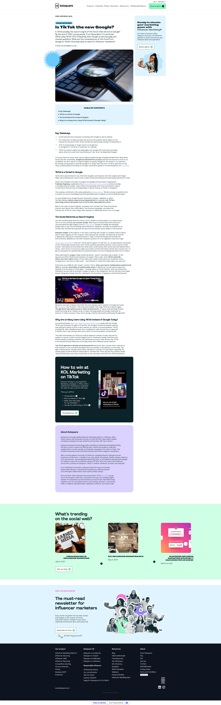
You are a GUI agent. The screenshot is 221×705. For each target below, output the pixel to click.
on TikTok (125, 166)
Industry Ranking (118, 675)
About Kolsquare (146, 653)
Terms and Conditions (148, 672)
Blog (113, 653)
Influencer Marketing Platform (66, 653)
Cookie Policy (144, 674)
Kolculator (115, 667)
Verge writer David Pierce (64, 243)
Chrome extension (61, 667)
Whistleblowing (145, 667)
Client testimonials (118, 656)
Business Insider (97, 192)
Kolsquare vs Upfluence (92, 661)
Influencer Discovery (62, 656)
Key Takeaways (65, 111)
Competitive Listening (63, 664)
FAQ (141, 656)
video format (89, 225)
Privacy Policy (145, 669)
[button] (162, 1)
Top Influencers (117, 661)
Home (57, 16)
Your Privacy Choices (116, 703)
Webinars (115, 672)
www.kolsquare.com (62, 688)
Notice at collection (99, 703)
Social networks (64, 23)
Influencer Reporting (62, 661)
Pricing (57, 669)
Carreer (143, 661)
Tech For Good (89, 675)
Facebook (62, 307)
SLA (141, 658)
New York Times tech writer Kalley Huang (85, 323)
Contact (143, 664)
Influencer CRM (60, 659)
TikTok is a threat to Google (69, 114)
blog (70, 16)
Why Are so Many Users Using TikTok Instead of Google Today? (82, 120)
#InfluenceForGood (91, 670)
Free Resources (117, 659)
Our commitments (90, 672)
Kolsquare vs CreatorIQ (92, 653)
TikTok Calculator (118, 669)
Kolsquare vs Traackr (91, 656)
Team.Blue (105, 476)
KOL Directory (117, 664)
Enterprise (59, 675)
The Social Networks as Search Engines (73, 117)
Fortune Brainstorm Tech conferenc (96, 184)
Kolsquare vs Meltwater (92, 659)
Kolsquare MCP (60, 672)
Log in (155, 1)
